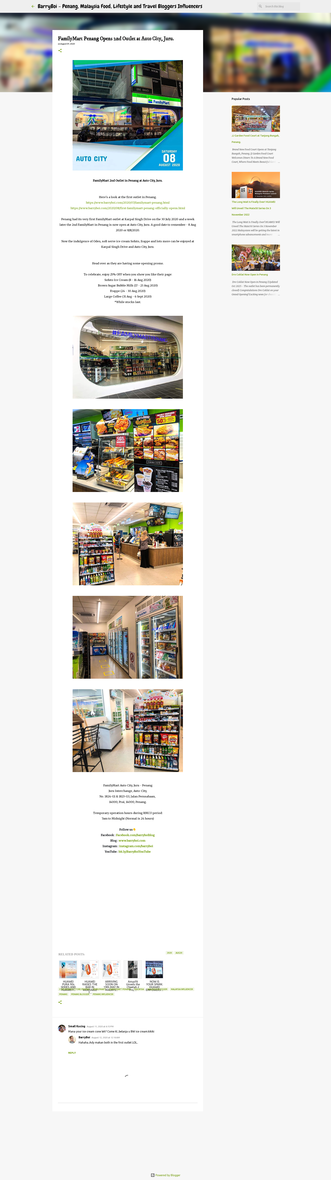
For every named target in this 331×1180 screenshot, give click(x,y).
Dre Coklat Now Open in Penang (250, 274)
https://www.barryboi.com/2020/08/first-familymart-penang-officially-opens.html (128, 208)
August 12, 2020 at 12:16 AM (106, 1037)
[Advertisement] (127, 1140)
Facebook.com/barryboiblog (135, 835)
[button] (60, 50)
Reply (72, 1052)
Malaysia (139, 989)
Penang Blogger (80, 994)
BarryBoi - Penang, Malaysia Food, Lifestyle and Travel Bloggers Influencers (120, 6)
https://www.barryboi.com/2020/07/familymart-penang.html (128, 202)
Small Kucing (76, 1026)
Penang (63, 994)
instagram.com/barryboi (136, 846)
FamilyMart (99, 989)
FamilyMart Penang (120, 989)
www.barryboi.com (132, 840)
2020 (169, 953)
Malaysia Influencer (182, 989)
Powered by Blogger (167, 1175)
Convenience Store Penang (74, 989)
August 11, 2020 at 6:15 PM (100, 1026)
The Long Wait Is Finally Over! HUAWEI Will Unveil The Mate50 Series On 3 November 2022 (253, 208)
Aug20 (179, 953)
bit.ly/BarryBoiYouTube (135, 851)
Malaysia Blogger (157, 989)
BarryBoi (84, 1037)
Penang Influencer (103, 994)
